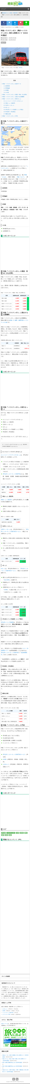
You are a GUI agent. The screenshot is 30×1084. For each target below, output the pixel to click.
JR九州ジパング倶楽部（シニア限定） (14, 109)
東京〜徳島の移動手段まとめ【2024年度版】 (12, 1062)
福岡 (3, 835)
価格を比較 (7, 113)
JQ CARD (7, 580)
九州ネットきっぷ (9, 105)
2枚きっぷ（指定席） (10, 103)
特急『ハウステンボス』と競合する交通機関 (13, 96)
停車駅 (6, 90)
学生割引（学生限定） (10, 111)
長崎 (6, 835)
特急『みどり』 (21, 177)
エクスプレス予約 (6, 1014)
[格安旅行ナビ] (15, 6)
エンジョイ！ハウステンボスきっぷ (13, 101)
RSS (17, 1079)
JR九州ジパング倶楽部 (7, 622)
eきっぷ (6, 107)
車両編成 (7, 88)
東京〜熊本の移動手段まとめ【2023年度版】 (12, 1066)
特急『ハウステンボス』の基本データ (11, 83)
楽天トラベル (4, 1023)
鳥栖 (10, 835)
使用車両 (7, 86)
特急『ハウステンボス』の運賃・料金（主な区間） (14, 94)
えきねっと (6, 764)
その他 (6, 92)
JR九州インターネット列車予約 (11, 474)
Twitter (13, 1079)
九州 (17, 833)
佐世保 (21, 833)
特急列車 (3, 42)
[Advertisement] (15, 253)
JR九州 (3, 833)
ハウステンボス (11, 833)
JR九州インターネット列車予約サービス (14, 754)
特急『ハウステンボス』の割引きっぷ (11, 98)
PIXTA (20, 67)
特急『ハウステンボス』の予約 (10, 116)
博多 (26, 833)
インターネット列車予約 (7, 1012)
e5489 (6, 589)
